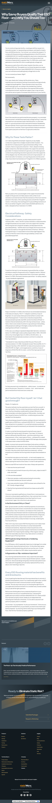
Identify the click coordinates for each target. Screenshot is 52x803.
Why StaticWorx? (25, 759)
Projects (3, 747)
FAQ (38, 751)
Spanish (3, 774)
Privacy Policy (26, 792)
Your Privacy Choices (30, 801)
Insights (38, 733)
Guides (38, 742)
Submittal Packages (32, 715)
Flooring (3, 736)
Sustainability (24, 764)
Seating (3, 738)
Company (23, 756)
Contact (23, 768)
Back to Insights (7, 9)
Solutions (23, 733)
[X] (28, 795)
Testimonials (24, 766)
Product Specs (5, 759)
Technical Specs (5, 756)
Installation (4, 740)
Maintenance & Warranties (7, 761)
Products (4, 733)
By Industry (23, 738)
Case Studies (40, 747)
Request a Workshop (32, 719)
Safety (3, 770)
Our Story (23, 761)
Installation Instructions (7, 764)
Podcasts (39, 745)
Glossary (39, 753)
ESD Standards (5, 772)
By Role (22, 736)
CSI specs (4, 766)
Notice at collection (18, 801)
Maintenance (4, 745)
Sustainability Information (7, 768)
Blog (38, 738)
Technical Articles (41, 740)
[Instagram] (24, 795)
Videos (38, 736)
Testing (3, 742)
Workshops (39, 749)
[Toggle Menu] (49, 3)
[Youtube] (31, 795)
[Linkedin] (21, 795)
